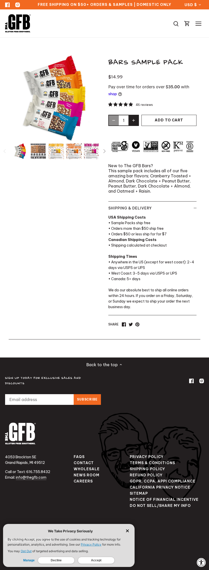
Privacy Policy (147, 456)
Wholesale (87, 469)
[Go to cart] (187, 23)
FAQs (79, 456)
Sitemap (139, 493)
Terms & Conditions (152, 463)
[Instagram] (17, 4)
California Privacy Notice (160, 487)
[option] (20, 151)
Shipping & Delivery (130, 208)
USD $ (191, 5)
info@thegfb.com (31, 477)
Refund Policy (146, 475)
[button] (121, 104)
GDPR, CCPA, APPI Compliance (162, 481)
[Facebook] (7, 4)
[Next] (104, 151)
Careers (83, 481)
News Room (86, 475)
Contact (84, 463)
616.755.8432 (38, 471)
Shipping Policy (147, 469)
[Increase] (133, 120)
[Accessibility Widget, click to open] (201, 562)
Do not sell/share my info (160, 505)
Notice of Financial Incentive (164, 499)
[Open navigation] (198, 24)
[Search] (175, 23)
